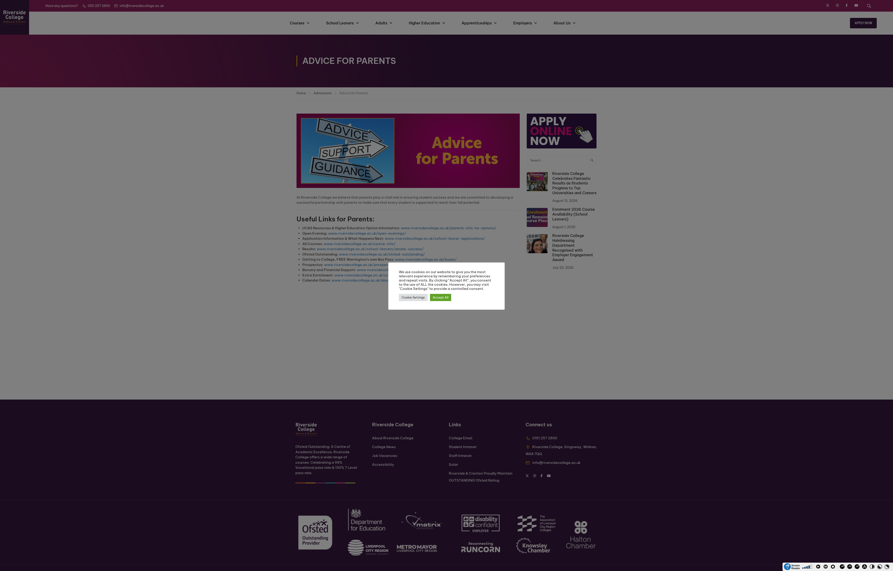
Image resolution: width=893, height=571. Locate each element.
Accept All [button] (440, 297)
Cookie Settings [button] (413, 297)
